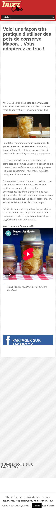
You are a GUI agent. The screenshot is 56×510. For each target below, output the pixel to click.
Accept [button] (36, 505)
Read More (48, 505)
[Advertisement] (29, 77)
